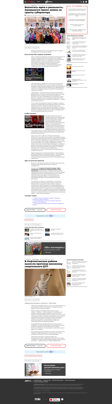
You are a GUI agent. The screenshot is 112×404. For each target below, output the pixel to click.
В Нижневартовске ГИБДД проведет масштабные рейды (77, 30)
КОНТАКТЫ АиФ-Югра (38, 380)
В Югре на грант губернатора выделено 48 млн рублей (36, 238)
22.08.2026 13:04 (28, 259)
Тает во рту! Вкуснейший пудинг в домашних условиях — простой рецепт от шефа (79, 275)
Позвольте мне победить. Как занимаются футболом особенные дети (37, 230)
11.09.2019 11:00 (27, 5)
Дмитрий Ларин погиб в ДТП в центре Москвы (78, 84)
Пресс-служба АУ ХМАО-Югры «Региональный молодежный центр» (38, 44)
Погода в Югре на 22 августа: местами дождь (77, 25)
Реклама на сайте (47, 380)
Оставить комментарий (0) (56, 209)
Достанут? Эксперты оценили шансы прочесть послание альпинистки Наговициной (79, 262)
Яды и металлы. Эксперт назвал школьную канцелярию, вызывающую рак (78, 283)
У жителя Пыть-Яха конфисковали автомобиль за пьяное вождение (77, 20)
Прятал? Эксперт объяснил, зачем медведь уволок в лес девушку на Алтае (79, 38)
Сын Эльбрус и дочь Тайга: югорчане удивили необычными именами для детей (77, 15)
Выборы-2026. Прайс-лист (70, 380)
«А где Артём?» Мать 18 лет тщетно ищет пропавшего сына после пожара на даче (79, 42)
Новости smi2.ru (29, 255)
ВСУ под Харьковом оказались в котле (78, 75)
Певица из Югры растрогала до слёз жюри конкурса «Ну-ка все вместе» (77, 10)
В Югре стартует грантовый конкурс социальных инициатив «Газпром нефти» (46, 199)
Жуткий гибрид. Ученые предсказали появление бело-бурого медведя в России (79, 47)
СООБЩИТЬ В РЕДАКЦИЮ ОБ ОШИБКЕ (41, 381)
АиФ (34, 296)
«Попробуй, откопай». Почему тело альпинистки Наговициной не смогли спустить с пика (79, 55)
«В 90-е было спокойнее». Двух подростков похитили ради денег (79, 51)
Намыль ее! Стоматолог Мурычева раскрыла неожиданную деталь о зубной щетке (79, 279)
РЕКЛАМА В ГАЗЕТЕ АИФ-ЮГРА (57, 380)
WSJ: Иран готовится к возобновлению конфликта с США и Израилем (79, 80)
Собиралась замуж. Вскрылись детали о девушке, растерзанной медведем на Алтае (79, 266)
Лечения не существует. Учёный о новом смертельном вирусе (79, 59)
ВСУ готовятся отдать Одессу (78, 66)
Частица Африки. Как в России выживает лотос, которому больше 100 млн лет (79, 271)
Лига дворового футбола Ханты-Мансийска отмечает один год (57, 234)
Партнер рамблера (45, 399)
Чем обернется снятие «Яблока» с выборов (79, 71)
